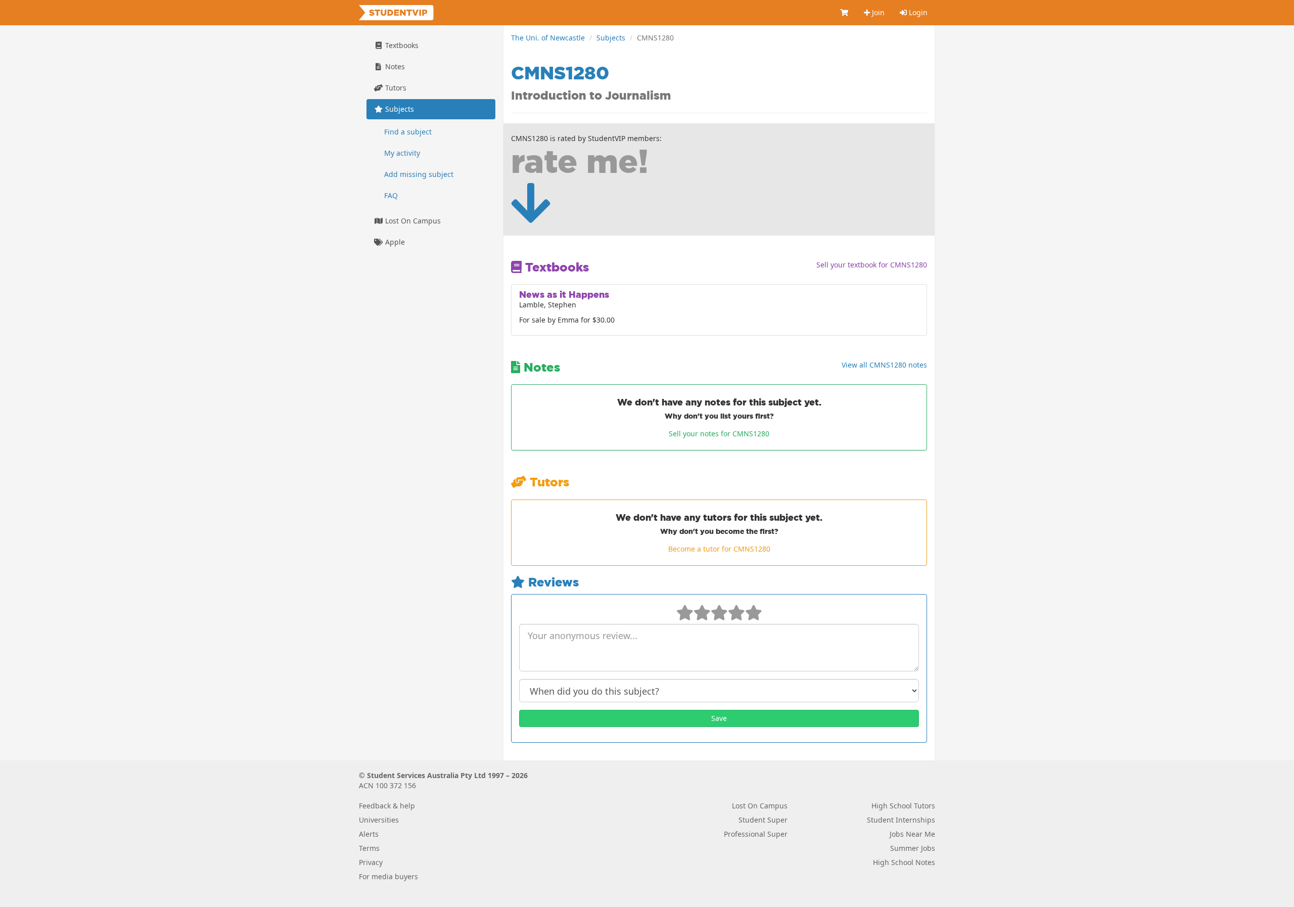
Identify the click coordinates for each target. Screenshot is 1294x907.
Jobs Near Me (912, 834)
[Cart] (845, 12)
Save (719, 718)
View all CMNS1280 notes (884, 365)
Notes (394, 66)
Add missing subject (418, 174)
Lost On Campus (412, 220)
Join (877, 12)
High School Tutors (903, 805)
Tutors (394, 88)
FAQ (391, 195)
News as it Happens (564, 294)
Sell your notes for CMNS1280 (719, 433)
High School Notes (904, 862)
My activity (402, 153)
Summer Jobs (912, 848)
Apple (394, 242)
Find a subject (408, 132)
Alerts (369, 834)
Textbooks (401, 45)
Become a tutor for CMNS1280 (719, 549)
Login (917, 12)
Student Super (763, 820)
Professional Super (756, 834)
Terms (369, 848)
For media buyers (388, 876)
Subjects (610, 37)
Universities (379, 820)
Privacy (371, 862)
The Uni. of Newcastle (548, 37)
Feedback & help (387, 805)
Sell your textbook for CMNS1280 (871, 264)
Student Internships (901, 820)
